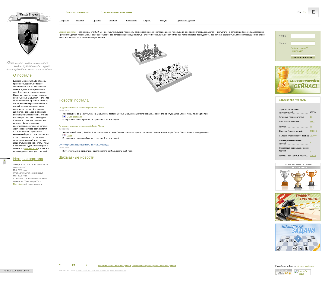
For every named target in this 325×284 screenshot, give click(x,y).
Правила (97, 21)
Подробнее (18, 184)
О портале (22, 75)
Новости (80, 21)
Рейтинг (113, 21)
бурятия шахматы (118, 270)
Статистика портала (292, 99)
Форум (163, 21)
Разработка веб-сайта (285, 266)
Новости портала (74, 100)
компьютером (31, 148)
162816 (313, 131)
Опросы (147, 21)
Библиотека (131, 21)
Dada (69, 135)
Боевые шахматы (77, 12)
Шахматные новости (76, 157)
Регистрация (297, 51)
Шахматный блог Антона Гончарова (92, 270)
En (304, 12)
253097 (313, 136)
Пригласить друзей (186, 21)
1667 (312, 122)
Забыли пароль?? (299, 48)
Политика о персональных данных (114, 265)
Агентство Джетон (306, 266)
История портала (28, 159)
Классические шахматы (116, 12)
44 (311, 126)
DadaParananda (74, 117)
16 (311, 117)
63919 (313, 155)
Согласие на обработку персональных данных (154, 265)
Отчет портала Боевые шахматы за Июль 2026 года (84, 145)
